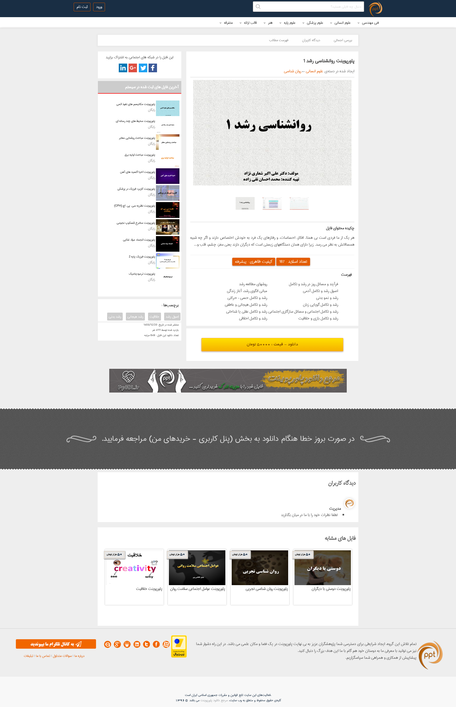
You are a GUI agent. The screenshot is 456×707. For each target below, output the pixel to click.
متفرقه (228, 22)
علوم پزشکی (314, 22)
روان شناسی (292, 71)
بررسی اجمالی (343, 40)
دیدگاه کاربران (311, 40)
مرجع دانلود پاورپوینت (214, 700)
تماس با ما (43, 656)
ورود (99, 6)
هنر (270, 22)
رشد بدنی (115, 316)
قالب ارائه (250, 22)
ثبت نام (82, 6)
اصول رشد (172, 316)
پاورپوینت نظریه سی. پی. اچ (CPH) (134, 205)
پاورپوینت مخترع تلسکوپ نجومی (136, 223)
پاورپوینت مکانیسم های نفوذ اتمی (135, 104)
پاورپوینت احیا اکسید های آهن (137, 172)
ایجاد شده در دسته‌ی (338, 71)
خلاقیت (154, 316)
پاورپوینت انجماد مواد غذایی (139, 239)
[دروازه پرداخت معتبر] (179, 656)
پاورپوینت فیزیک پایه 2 (142, 256)
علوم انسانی (342, 22)
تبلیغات (28, 656)
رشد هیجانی (135, 316)
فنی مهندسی (370, 22)
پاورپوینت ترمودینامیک (142, 273)
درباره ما (79, 656)
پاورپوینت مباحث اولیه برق (140, 154)
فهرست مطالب (278, 40)
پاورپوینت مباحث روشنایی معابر (137, 138)
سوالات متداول (62, 656)
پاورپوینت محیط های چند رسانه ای (135, 121)
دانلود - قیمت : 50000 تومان (272, 344)
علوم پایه (289, 22)
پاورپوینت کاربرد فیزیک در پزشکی (136, 189)
